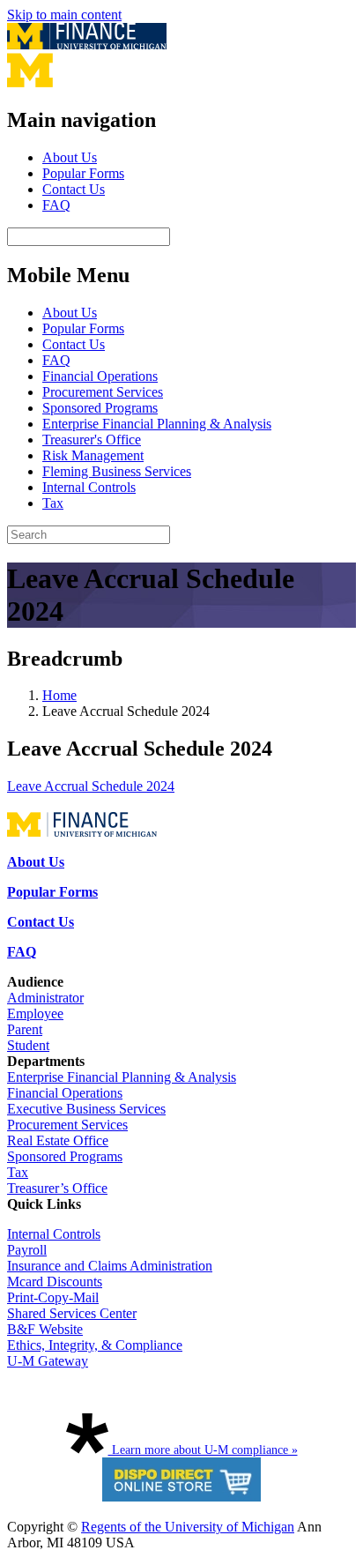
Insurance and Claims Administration (109, 1265)
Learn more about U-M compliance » (203, 1450)
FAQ (56, 204)
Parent (24, 1029)
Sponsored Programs (100, 407)
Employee (35, 1013)
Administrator (45, 997)
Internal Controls (89, 487)
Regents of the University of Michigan (187, 1526)
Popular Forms (83, 173)
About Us (69, 157)
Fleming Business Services (116, 471)
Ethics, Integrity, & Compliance (94, 1345)
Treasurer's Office (91, 439)
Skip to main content (64, 14)
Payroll (27, 1249)
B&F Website (45, 1329)
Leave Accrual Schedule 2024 (90, 786)
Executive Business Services (86, 1108)
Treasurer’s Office (57, 1188)
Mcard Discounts (54, 1281)
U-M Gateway (47, 1360)
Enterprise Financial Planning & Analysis (156, 423)
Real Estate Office (57, 1140)
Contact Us (73, 189)
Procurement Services (102, 391)
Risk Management (93, 455)
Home (59, 695)
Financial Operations (100, 376)
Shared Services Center (72, 1313)
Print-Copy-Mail (53, 1297)
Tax (52, 503)
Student (28, 1045)
